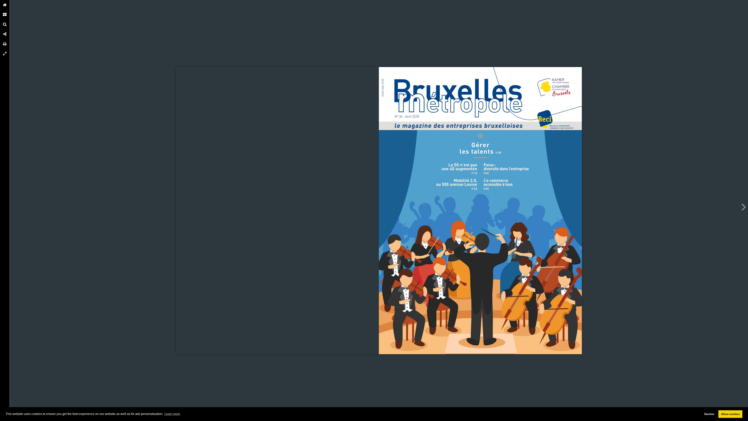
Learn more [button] (172, 414)
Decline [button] (709, 414)
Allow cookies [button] (730, 414)
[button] (5, 5)
